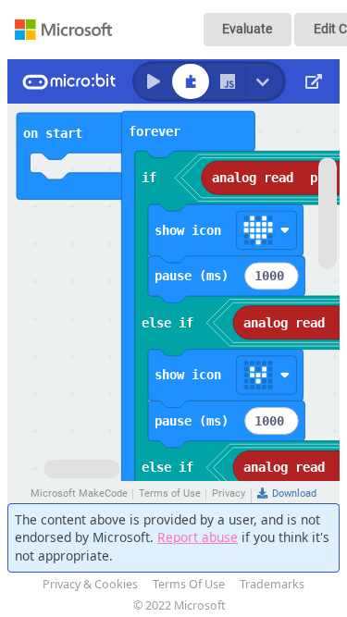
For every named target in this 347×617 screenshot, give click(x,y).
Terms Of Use (189, 584)
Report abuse (197, 537)
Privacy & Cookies (90, 584)
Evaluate (247, 28)
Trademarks (272, 584)
